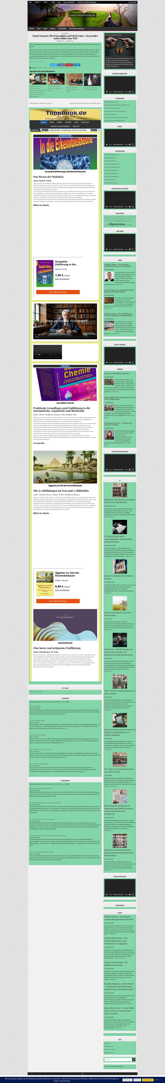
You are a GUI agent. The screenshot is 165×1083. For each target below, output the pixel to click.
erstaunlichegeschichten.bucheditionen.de (117, 105)
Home (30, 2)
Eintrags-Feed (108, 1046)
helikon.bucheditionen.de (112, 108)
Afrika (106, 221)
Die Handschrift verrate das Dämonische (42, 819)
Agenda (125, 221)
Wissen (45, 2)
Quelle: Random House (36, 61)
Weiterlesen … (120, 284)
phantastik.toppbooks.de (111, 164)
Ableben (125, 219)
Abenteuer (119, 221)
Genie (45, 67)
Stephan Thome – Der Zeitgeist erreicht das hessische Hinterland (117, 265)
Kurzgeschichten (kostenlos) (76, 29)
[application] (119, 85)
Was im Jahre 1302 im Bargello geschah (42, 852)
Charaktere (39, 67)
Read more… (115, 391)
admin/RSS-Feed (60, 41)
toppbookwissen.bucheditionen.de (114, 120)
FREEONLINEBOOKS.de (82, 15)
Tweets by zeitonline (36, 691)
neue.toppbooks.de (110, 161)
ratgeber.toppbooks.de (111, 170)
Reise (59, 2)
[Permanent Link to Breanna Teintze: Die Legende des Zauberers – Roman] (56, 79)
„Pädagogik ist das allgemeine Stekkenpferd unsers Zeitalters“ (48, 835)
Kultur (53, 2)
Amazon (106, 219)
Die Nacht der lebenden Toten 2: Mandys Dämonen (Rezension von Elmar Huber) (118, 853)
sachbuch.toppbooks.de (111, 176)
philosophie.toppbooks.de (112, 167)
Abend (117, 217)
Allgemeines (116, 224)
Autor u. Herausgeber (68, 2)
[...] (120, 66)
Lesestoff (37, 2)
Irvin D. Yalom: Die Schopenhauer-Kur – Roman (72, 89)
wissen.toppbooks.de (110, 183)
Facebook (61, 65)
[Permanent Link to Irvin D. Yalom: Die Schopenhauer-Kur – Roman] (74, 79)
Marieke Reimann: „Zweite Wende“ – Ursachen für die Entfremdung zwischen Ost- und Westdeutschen (119, 986)
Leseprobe (50, 67)
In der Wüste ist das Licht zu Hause (40, 749)
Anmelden (107, 1043)
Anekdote (132, 217)
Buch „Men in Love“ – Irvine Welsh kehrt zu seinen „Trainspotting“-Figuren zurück (119, 1011)
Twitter (54, 65)
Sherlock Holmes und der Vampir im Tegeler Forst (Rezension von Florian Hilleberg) (119, 732)
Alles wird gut (111, 217)
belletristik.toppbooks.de (111, 154)
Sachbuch (52, 29)
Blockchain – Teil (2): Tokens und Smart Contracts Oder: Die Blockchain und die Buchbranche (118, 652)
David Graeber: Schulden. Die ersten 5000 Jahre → (86, 103)
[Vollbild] (133, 92)
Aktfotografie (112, 219)
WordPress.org (108, 1052)
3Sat (120, 217)
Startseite (31, 29)
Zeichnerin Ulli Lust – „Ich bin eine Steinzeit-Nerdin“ (118, 424)
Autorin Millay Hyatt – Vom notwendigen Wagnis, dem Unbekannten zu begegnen (116, 941)
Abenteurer (130, 219)
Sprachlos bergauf (35, 706)
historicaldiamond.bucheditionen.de (115, 111)
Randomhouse (58, 67)
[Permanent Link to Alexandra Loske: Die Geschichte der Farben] (92, 79)
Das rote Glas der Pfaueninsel (38, 764)
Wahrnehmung (68, 67)
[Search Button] (82, 1074)
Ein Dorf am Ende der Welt (38, 735)
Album (106, 217)
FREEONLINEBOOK (62, 29)
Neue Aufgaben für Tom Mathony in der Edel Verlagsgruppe (119, 398)
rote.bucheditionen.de (111, 114)
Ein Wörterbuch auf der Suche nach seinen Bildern (45, 803)
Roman (45, 29)
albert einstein (119, 219)
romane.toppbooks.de (111, 173)
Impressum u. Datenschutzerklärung (86, 2)
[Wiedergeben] (107, 92)
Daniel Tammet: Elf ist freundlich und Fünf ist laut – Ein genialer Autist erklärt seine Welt (65, 37)
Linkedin (77, 65)
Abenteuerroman (126, 217)
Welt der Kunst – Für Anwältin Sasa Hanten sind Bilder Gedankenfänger (118, 315)
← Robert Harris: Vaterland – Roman (40, 103)
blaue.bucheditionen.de (111, 102)
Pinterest (70, 65)
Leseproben (65, 33)
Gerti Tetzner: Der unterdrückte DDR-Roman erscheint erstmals (119, 291)
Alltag (130, 224)
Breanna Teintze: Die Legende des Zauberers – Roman (55, 88)
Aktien (114, 221)
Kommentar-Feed (109, 1049)
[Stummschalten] (130, 92)
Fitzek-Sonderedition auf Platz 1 (117, 373)
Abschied (110, 221)
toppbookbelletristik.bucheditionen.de (115, 117)
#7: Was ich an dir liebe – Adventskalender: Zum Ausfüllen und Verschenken (118, 539)
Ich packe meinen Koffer (37, 720)
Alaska (127, 224)
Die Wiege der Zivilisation (113, 35)
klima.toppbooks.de (110, 158)
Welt (74, 67)
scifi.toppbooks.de (109, 179)
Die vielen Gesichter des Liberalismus (41, 788)
